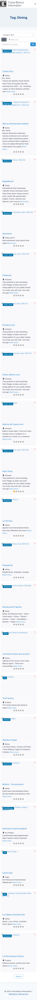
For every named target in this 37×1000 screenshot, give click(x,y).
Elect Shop (7, 471)
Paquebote (7, 565)
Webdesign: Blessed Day (18, 994)
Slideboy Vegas (9, 740)
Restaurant (7, 51)
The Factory (8, 698)
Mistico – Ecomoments (13, 784)
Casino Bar (7, 873)
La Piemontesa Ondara (13, 956)
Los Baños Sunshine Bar (13, 914)
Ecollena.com (8, 325)
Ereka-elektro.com (11, 374)
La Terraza (7, 521)
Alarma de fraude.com (12, 424)
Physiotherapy (8, 808)
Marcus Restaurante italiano (15, 123)
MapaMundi (8, 181)
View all (18, 976)
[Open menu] (35, 3)
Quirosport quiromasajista (14, 828)
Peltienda (6, 275)
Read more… (11, 92)
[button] (4, 58)
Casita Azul (7, 71)
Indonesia (7, 233)
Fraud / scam (8, 255)
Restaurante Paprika (11, 607)
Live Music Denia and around (16, 654)
